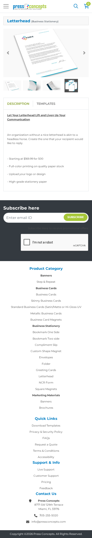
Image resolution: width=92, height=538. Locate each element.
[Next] (84, 52)
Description (18, 104)
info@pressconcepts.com (48, 521)
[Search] (76, 6)
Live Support (46, 469)
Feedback (46, 488)
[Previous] (7, 52)
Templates (46, 104)
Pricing (46, 482)
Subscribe (75, 217)
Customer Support (46, 475)
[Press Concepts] (29, 6)
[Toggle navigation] (6, 6)
